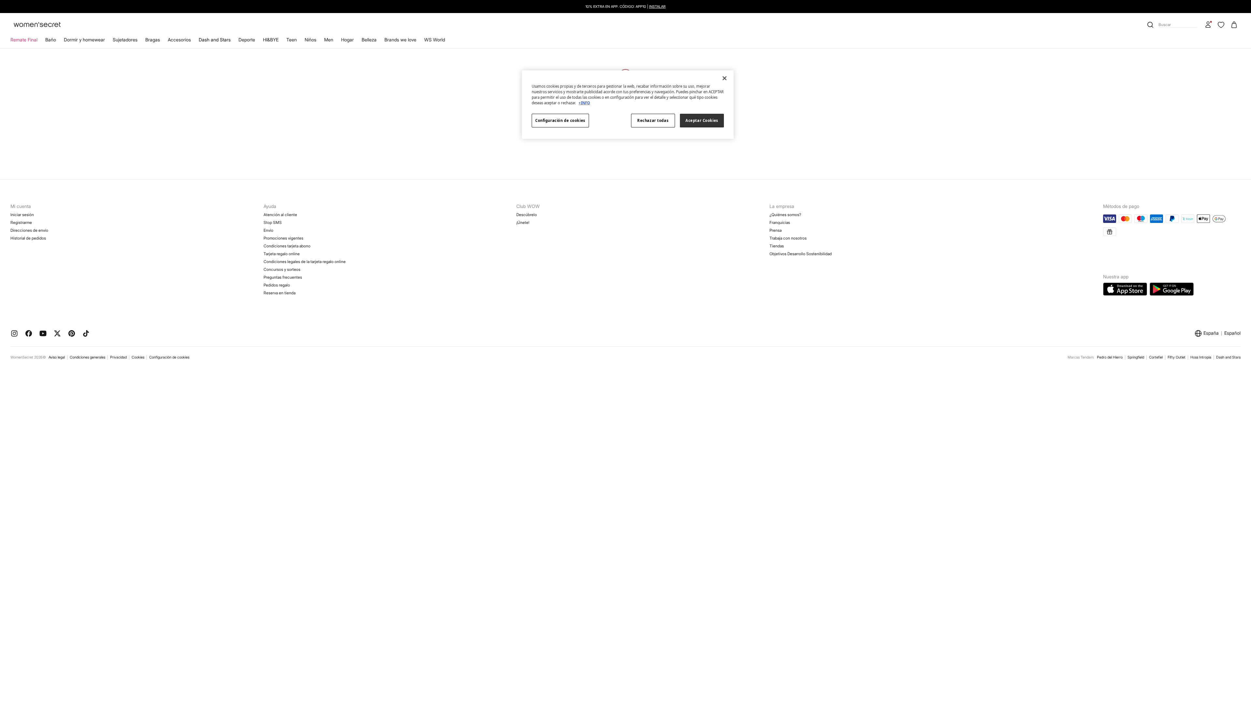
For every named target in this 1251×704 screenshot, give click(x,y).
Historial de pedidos (28, 238)
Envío (268, 230)
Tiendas (776, 245)
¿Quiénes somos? (785, 214)
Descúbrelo (526, 214)
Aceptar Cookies (701, 120)
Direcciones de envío (29, 230)
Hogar (347, 39)
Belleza (369, 39)
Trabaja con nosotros (788, 238)
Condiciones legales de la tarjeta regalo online (305, 261)
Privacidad (118, 357)
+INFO (584, 102)
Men (328, 39)
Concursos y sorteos (282, 269)
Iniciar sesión (22, 214)
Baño (50, 39)
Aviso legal (57, 357)
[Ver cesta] (1234, 25)
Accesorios (179, 39)
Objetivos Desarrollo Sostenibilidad (800, 253)
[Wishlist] (1221, 25)
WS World (434, 39)
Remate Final (23, 39)
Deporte (246, 39)
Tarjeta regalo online (282, 253)
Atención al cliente (280, 214)
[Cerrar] (724, 78)
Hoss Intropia (1200, 357)
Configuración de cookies (169, 357)
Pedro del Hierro (1110, 357)
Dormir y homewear (84, 39)
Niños (310, 39)
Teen (291, 39)
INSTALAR (657, 6)
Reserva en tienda (279, 292)
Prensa (775, 230)
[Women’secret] (37, 25)
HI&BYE (271, 39)
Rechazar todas (653, 120)
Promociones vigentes (283, 238)
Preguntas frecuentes (283, 277)
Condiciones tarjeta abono (287, 245)
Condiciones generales (87, 357)
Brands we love (400, 39)
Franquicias (779, 222)
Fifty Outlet (1177, 357)
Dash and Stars (215, 39)
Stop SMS (273, 222)
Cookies (138, 357)
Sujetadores (125, 39)
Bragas (152, 39)
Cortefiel (1156, 357)
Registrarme (21, 222)
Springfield (1136, 357)
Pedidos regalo (277, 285)
